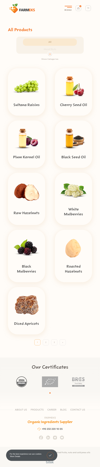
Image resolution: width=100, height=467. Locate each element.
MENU (68, 10)
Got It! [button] (50, 453)
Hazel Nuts (50, 49)
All (49, 42)
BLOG (63, 410)
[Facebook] (41, 437)
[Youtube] (62, 437)
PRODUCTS (37, 410)
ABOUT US (21, 410)
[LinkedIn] (48, 437)
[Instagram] (55, 437)
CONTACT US (77, 410)
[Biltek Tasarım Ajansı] (50, 462)
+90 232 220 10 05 (52, 429)
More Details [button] (15, 456)
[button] (50, 393)
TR (88, 8)
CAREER (51, 410)
